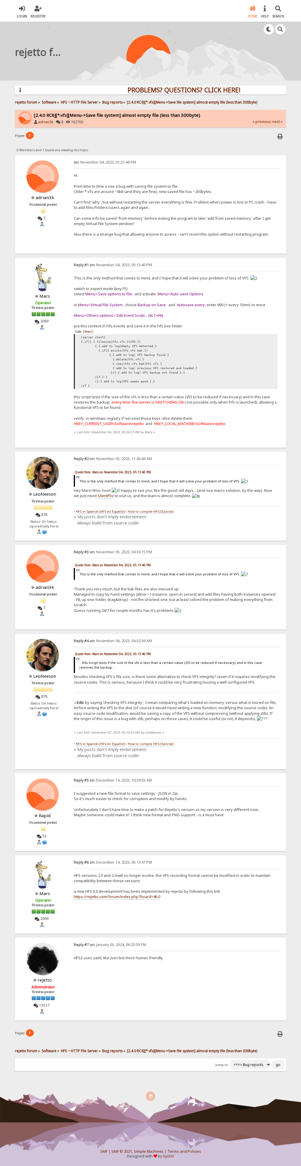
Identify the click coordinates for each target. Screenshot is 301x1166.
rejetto (45, 980)
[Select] (88, 331)
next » (277, 121)
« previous (261, 121)
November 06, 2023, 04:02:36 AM (113, 640)
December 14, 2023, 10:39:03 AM (113, 780)
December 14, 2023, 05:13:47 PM (113, 862)
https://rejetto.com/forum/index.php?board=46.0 (117, 896)
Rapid (45, 815)
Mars (44, 296)
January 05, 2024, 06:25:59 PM (110, 944)
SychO (168, 1156)
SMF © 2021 (121, 1151)
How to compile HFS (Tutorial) (150, 511)
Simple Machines (149, 1151)
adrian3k (45, 121)
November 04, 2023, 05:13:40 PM (113, 264)
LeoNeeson (44, 494)
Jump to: (222, 1065)
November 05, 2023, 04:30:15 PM (113, 551)
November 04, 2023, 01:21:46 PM (105, 162)
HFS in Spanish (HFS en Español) (100, 511)
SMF (104, 1151)
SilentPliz (106, 495)
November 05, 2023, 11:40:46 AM (113, 458)
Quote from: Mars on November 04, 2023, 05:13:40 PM (113, 472)
